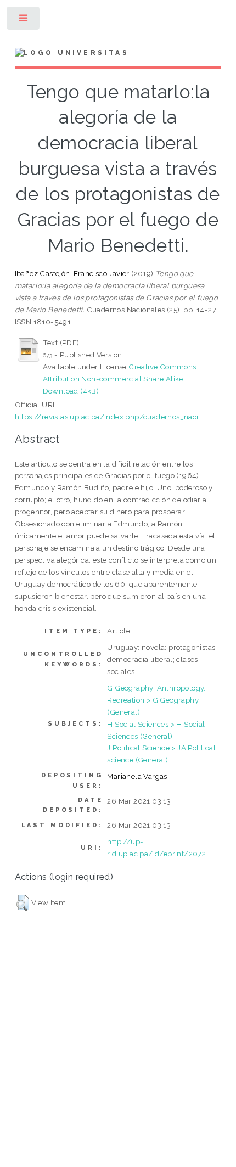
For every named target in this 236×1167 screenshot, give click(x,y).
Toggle (24, 20)
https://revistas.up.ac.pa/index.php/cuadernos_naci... (109, 416)
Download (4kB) (71, 390)
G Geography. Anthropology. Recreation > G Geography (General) (156, 699)
